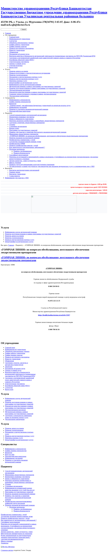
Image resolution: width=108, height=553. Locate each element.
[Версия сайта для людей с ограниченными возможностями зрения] (6, 2)
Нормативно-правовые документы (21, 117)
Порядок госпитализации (18, 75)
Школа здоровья (15, 162)
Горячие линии (14, 172)
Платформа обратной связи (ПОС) (21, 60)
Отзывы (12, 124)
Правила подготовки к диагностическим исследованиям (29, 73)
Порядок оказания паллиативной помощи (24, 138)
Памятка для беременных (23, 151)
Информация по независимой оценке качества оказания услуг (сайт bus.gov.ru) (19, 489)
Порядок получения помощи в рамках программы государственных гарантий (37, 88)
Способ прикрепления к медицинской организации (28, 115)
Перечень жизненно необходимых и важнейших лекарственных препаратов (36, 121)
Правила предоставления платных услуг (23, 79)
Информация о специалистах (19, 100)
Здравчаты (4, 543)
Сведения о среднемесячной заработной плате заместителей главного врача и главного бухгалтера (44, 58)
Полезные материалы (17, 149)
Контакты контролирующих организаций (24, 170)
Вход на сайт (9, 454)
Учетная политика (15, 65)
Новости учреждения (17, 50)
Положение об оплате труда (19, 54)
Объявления (13, 52)
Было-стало (13, 67)
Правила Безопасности (22, 153)
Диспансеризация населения (19, 90)
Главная (8, 33)
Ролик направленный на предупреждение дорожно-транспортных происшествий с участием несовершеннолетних (16, 537)
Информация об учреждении (19, 39)
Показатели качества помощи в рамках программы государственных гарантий (37, 92)
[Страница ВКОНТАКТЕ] (10, 2)
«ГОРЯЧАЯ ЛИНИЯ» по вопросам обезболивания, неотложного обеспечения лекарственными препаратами (48, 136)
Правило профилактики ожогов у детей (23, 145)
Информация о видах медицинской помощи (25, 84)
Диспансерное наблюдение (19, 96)
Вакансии (12, 103)
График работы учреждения (19, 44)
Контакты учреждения (17, 174)
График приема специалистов (20, 102)
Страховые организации (18, 126)
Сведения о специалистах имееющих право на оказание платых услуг (18, 416)
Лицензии (8, 367)
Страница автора (7, 550)
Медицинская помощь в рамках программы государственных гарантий (35, 86)
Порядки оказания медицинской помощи (20, 505)
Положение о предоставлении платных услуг (25, 77)
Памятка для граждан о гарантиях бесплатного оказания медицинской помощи (37, 132)
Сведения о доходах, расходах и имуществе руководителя (16, 364)
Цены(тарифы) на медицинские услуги (23, 83)
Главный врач (14, 37)
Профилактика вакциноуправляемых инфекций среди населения (18, 502)
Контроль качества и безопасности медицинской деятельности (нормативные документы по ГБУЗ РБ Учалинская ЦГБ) (52, 56)
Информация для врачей (18, 107)
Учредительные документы (19, 62)
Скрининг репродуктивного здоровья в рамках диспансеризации (32, 94)
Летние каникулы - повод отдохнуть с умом (25, 161)
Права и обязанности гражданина (21, 119)
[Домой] (2, 2)
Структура (13, 41)
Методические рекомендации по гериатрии (16, 533)
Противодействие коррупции (19, 111)
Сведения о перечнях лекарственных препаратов (27, 123)
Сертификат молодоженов (18, 155)
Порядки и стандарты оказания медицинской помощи (28, 109)
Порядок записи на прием (18, 71)
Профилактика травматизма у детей (22, 140)
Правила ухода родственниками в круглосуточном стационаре (31, 164)
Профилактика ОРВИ (17, 143)
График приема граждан (18, 46)
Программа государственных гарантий (23, 130)
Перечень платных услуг (18, 81)
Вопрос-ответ (14, 128)
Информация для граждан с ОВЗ (17, 178)
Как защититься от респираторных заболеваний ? (27, 147)
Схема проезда (14, 176)
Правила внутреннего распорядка (21, 48)
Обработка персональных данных (21, 43)
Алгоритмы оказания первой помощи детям (25, 142)
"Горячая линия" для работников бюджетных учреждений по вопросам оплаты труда (39, 105)
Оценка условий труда (17, 64)
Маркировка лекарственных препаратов (23, 134)
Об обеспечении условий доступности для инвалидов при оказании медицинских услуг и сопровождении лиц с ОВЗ (51, 166)
